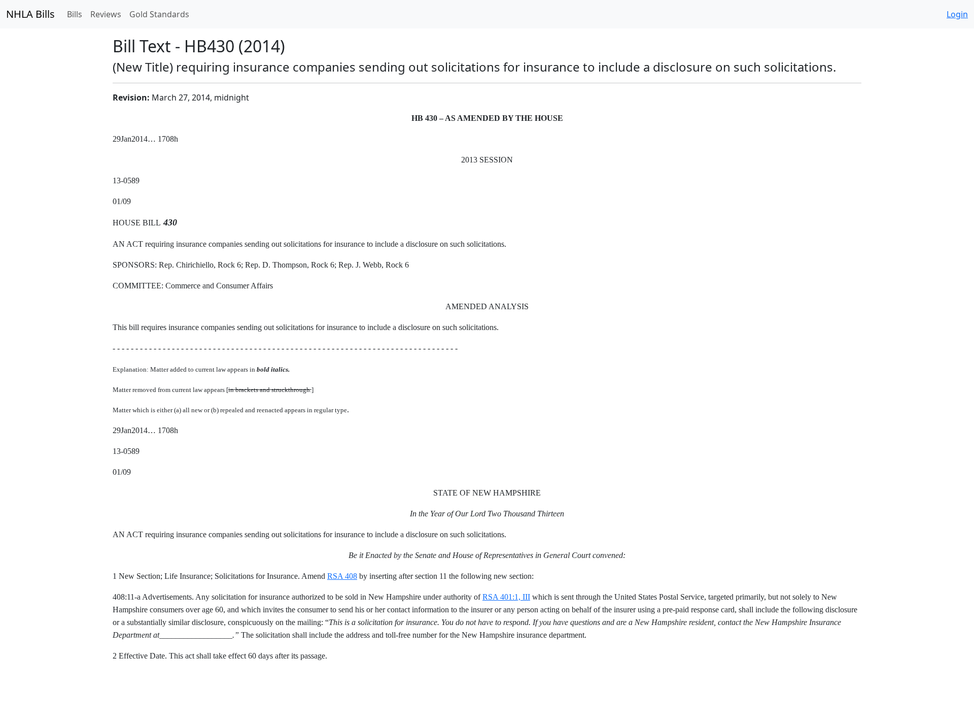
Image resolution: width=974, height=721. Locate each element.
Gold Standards (159, 14)
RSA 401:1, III (506, 597)
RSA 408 (342, 576)
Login (957, 14)
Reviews (105, 14)
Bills (74, 14)
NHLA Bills (30, 14)
